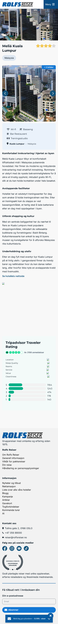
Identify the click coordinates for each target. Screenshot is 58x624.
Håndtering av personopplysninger (20, 468)
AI (3, 513)
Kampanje (7, 496)
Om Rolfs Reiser (10, 454)
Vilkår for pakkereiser (13, 461)
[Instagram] (11, 548)
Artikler (6, 499)
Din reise (7, 464)
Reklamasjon (9, 486)
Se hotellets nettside (13, 276)
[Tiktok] (26, 548)
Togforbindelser (10, 506)
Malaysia (9, 57)
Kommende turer (11, 510)
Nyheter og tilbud (11, 483)
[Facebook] (4, 548)
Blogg (5, 493)
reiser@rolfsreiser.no (16, 537)
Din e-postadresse (12, 595)
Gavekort (7, 503)
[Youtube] (19, 548)
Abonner (13, 610)
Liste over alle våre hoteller (16, 489)
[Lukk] (50, 616)
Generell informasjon (13, 458)
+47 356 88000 (13, 532)
